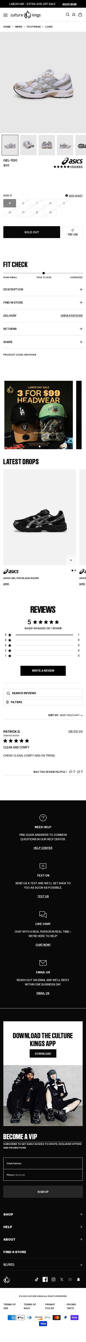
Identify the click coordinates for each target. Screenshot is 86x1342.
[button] (80, 14)
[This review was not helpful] (78, 771)
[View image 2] (28, 145)
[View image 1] (10, 145)
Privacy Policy (50, 1306)
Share (8, 342)
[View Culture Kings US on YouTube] (70, 1279)
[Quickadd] (71, 560)
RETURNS (10, 329)
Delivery (43, 316)
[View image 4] (65, 145)
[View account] (73, 14)
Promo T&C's (71, 1306)
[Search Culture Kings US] (67, 14)
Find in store (13, 302)
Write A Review (43, 670)
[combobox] (65, 715)
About (9, 1239)
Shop (8, 1214)
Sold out (31, 232)
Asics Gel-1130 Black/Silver (21, 578)
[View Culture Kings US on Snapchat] (78, 1279)
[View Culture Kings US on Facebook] (45, 1279)
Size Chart (76, 195)
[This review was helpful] (70, 771)
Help (7, 1226)
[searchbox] (46, 693)
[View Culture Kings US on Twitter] (62, 1279)
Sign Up (43, 1192)
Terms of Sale (30, 1306)
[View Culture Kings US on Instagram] (53, 1279)
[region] (42, 635)
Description (13, 289)
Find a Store (14, 1251)
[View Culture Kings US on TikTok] (37, 1279)
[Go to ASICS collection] (72, 161)
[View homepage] (25, 14)
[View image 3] (47, 145)
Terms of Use (9, 1306)
